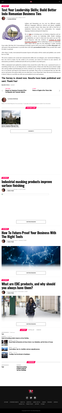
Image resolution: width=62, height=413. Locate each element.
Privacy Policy (29, 404)
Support (37, 404)
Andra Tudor (11, 190)
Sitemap (43, 404)
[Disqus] (31, 151)
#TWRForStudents (14, 402)
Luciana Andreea (12, 19)
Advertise (29, 402)
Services (56, 402)
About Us (22, 402)
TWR (30, 34)
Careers (44, 402)
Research (50, 402)
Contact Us (21, 404)
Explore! (6, 402)
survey (13, 85)
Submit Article (36, 402)
